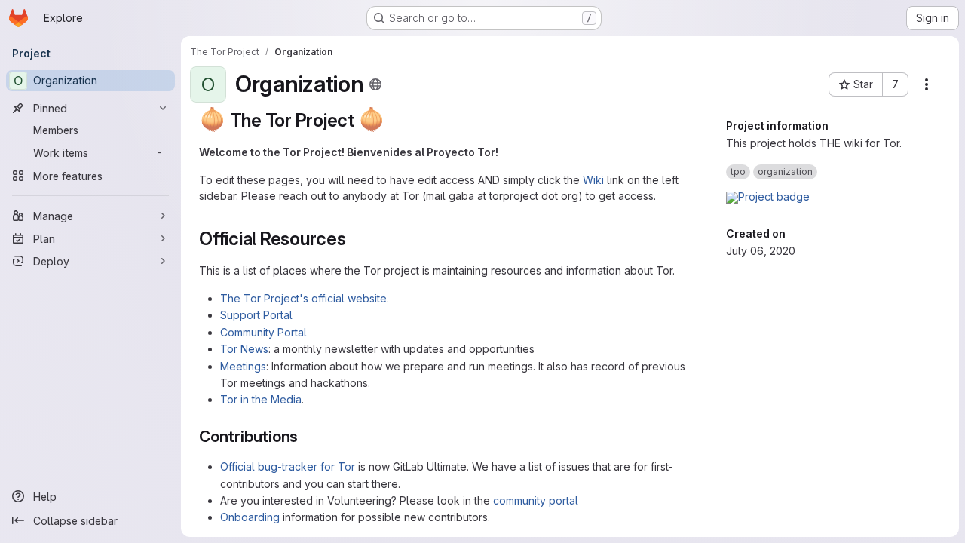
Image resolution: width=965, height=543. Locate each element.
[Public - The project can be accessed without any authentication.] (375, 84)
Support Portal (256, 314)
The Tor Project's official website (303, 298)
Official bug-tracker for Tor (287, 466)
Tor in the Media (261, 399)
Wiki (593, 179)
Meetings (243, 366)
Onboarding (250, 517)
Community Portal (263, 332)
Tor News (244, 348)
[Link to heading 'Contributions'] (306, 436)
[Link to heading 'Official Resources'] (356, 239)
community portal (535, 500)
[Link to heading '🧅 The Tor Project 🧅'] (394, 120)
